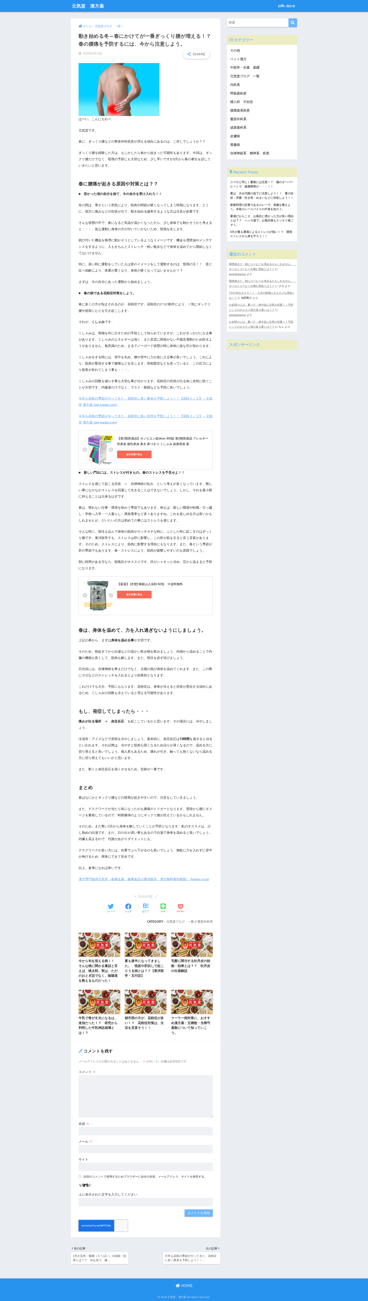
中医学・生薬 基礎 (245, 67)
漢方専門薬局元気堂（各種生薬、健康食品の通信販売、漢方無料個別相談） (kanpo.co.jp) (144, 879)
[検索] (292, 22)
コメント (87, 1072)
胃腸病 (235, 145)
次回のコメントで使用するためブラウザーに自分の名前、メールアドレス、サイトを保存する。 (145, 1176)
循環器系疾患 (240, 110)
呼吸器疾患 (238, 93)
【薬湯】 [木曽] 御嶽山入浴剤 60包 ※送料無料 (150, 584)
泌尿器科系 (238, 127)
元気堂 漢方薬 (88, 6)
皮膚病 (235, 136)
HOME (186, 1285)
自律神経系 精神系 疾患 (249, 153)
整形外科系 (205, 921)
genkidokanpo (237, 274)
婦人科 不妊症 (241, 102)
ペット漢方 (238, 59)
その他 (235, 50)
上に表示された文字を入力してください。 (109, 1194)
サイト (83, 1159)
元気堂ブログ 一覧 (180, 921)
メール (86, 1141)
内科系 (236, 85)
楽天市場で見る (134, 454)
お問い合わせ (286, 5)
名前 (84, 1124)
